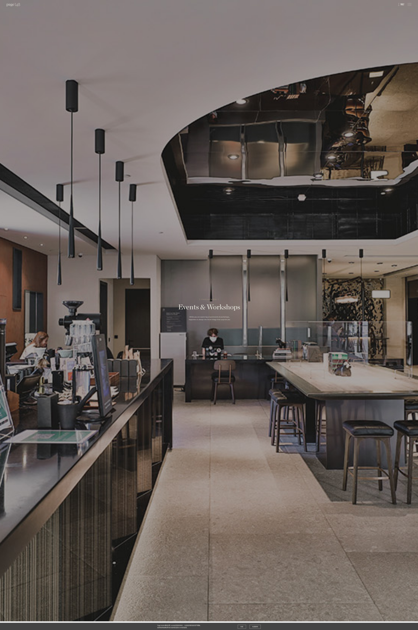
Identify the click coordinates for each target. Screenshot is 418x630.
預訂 (402, 4)
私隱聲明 (255, 627)
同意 (241, 627)
